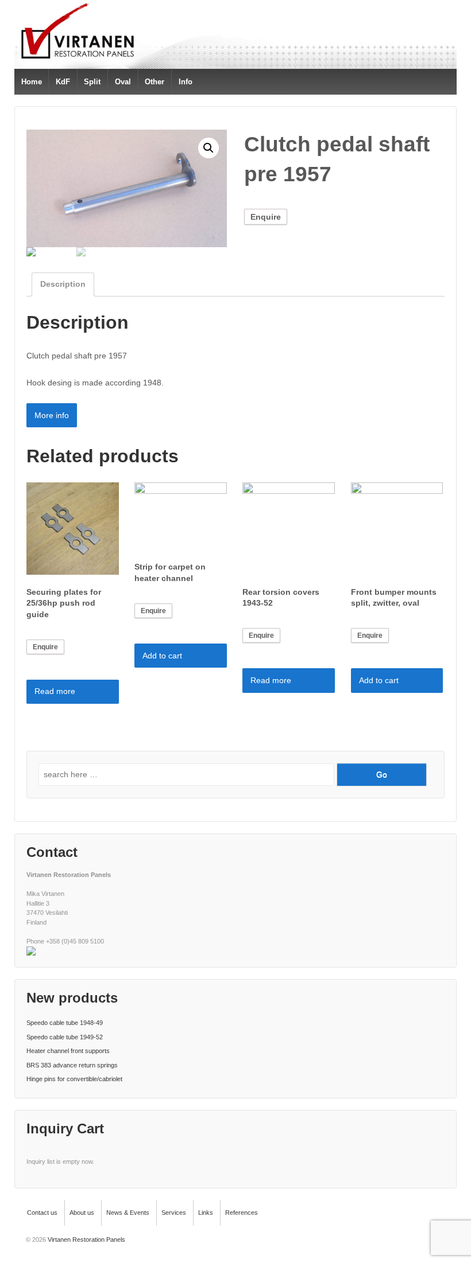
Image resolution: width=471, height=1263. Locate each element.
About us (82, 1212)
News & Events (127, 1212)
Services (173, 1212)
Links (205, 1212)
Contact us (42, 1212)
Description (63, 284)
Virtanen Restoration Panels (85, 1239)
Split (92, 81)
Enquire (265, 216)
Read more (54, 691)
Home (31, 81)
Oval (123, 81)
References (241, 1212)
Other (154, 81)
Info (185, 81)
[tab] (63, 284)
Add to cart (162, 655)
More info (51, 415)
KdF (63, 81)
